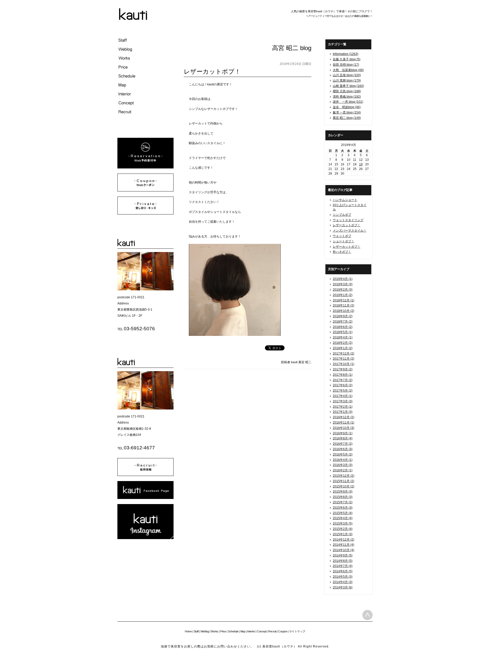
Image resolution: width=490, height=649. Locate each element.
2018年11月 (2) (343, 305)
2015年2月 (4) (342, 529)
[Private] (145, 213)
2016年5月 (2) (342, 454)
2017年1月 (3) (342, 412)
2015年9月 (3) (342, 491)
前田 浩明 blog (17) (346, 64)
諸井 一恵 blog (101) (348, 102)
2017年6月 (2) (342, 385)
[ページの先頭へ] (367, 615)
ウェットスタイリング (348, 220)
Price (223, 631)
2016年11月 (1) (343, 422)
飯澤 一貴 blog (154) (347, 112)
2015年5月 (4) (342, 513)
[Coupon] (145, 190)
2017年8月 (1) (342, 375)
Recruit (272, 631)
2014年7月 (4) (342, 566)
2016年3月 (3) (342, 465)
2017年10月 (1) (343, 364)
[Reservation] (145, 167)
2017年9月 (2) (342, 369)
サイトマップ (297, 631)
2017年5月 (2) (342, 390)
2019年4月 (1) (342, 279)
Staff (196, 631)
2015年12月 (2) (343, 475)
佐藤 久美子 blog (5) (346, 59)
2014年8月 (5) (342, 561)
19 (361, 164)
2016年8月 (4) (342, 438)
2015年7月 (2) (342, 502)
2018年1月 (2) (342, 348)
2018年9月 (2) (342, 316)
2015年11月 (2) (343, 481)
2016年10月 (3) (343, 428)
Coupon (282, 631)
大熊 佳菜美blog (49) (348, 70)
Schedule (233, 631)
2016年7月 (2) (342, 444)
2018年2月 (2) (342, 343)
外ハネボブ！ (342, 252)
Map (243, 631)
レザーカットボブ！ (346, 225)
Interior (251, 631)
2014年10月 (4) (343, 550)
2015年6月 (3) (342, 507)
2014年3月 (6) (342, 587)
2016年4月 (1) (342, 460)
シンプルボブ (342, 215)
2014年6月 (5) (342, 571)
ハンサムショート (345, 200)
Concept (261, 631)
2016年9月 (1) (342, 433)
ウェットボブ (342, 236)
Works (214, 631)
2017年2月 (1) (342, 406)
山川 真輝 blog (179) (347, 80)
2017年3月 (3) (342, 401)
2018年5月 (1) (342, 332)
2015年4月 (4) (342, 518)
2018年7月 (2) (342, 321)
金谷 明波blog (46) (347, 107)
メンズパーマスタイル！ (349, 230)
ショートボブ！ (343, 241)
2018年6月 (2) (342, 327)
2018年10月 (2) (343, 311)
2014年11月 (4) (343, 544)
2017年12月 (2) (343, 353)
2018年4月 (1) (342, 337)
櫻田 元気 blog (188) (347, 91)
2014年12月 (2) (343, 539)
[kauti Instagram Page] (145, 538)
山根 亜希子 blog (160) (348, 86)
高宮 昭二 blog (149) (347, 118)
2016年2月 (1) (342, 470)
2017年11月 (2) (343, 358)
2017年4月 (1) (342, 396)
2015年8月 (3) (342, 497)
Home (188, 631)
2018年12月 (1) (343, 300)
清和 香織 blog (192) (347, 96)
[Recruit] (145, 475)
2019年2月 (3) (342, 289)
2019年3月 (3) (342, 284)
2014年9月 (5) (342, 555)
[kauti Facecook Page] (145, 498)
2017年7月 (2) (342, 380)
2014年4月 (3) (342, 582)
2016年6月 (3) (342, 449)
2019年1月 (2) (342, 295)
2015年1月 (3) (342, 534)
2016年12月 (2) (343, 417)
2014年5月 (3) (342, 576)
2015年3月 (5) (342, 523)
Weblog (205, 631)
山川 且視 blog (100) (347, 75)
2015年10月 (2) (343, 486)
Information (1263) (345, 54)
